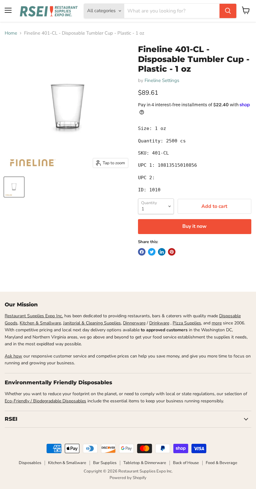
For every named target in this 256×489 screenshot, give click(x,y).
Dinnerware (134, 323)
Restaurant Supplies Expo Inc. (34, 316)
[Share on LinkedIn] (161, 252)
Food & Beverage (221, 463)
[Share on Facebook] (141, 252)
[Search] (227, 11)
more (217, 323)
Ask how (13, 356)
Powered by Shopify (128, 478)
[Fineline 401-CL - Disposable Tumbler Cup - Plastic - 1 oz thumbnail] (14, 187)
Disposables (30, 463)
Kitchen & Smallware (40, 323)
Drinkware (159, 323)
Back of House (186, 463)
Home (11, 33)
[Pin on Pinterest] (171, 252)
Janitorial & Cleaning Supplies (92, 323)
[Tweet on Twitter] (151, 252)
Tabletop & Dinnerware (144, 463)
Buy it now (194, 226)
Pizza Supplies (187, 323)
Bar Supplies (104, 463)
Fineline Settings (162, 80)
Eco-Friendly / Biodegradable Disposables (45, 401)
